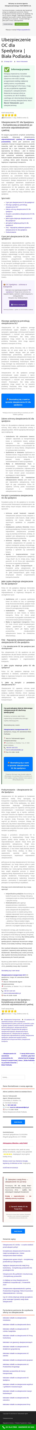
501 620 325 (12, 1105)
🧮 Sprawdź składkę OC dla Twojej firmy (18, 1208)
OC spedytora (28, 1019)
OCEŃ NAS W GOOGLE (10, 1168)
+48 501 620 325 (12, 747)
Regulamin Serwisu (8, 1423)
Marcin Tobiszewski (22, 61)
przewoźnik (26, 1023)
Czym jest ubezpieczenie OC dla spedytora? (20, 202)
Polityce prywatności (23, 30)
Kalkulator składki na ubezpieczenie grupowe (18, 1360)
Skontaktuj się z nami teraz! (10, 970)
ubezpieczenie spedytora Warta (17, 1037)
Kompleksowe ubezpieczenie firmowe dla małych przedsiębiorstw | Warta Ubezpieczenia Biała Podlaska (16, 1253)
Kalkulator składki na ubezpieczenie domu (17, 1324)
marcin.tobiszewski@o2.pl (14, 750)
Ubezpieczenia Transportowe (12, 1019)
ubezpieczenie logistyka (8, 1031)
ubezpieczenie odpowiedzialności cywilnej (13, 1035)
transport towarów (19, 1025)
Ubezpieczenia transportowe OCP (16, 729)
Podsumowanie (11, 232)
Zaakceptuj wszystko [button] (22, 24)
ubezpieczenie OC (6, 1033)
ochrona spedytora (19, 1021)
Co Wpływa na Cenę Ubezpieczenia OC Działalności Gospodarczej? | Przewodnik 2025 (16, 1282)
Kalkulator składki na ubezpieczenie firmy (16, 1404)
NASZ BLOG (18, 1122)
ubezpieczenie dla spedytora (19, 1029)
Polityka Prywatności (21, 1423)
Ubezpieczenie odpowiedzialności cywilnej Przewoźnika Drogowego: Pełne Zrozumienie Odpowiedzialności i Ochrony (18, 1291)
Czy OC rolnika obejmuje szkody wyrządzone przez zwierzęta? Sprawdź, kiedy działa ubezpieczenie (18, 1299)
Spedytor (10, 1025)
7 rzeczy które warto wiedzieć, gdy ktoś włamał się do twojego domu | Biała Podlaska (26, 1058)
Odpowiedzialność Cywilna (9, 1023)
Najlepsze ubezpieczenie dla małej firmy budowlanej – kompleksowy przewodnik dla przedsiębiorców (17, 1267)
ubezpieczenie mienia (22, 1031)
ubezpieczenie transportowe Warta (11, 1039)
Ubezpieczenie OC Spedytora (20, 1033)
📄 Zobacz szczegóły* (18, 304)
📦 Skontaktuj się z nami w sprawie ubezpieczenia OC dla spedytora (18, 402)
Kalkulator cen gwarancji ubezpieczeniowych (17, 1342)
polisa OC (20, 1023)
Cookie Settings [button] (8, 24)
